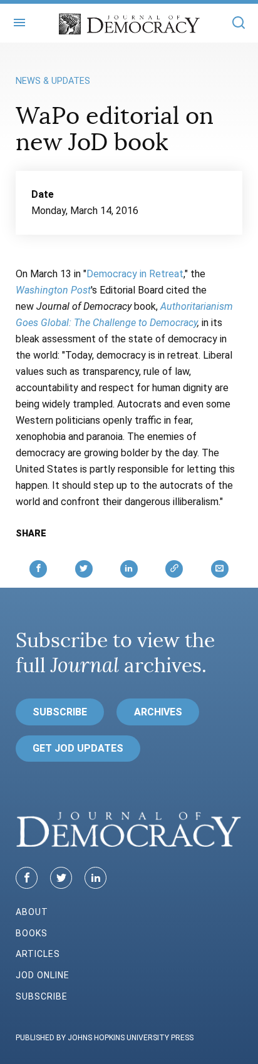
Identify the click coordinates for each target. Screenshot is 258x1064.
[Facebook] (27, 878)
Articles (38, 954)
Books (32, 933)
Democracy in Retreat (134, 274)
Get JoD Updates (78, 748)
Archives (158, 712)
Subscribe (60, 712)
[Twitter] (61, 878)
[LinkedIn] (95, 878)
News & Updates (53, 81)
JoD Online (43, 975)
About (32, 912)
